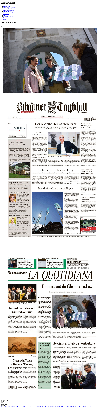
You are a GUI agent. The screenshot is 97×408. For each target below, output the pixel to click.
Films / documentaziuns (8, 10)
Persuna (5, 17)
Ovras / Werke (6, 6)
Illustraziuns (6, 14)
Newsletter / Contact (8, 16)
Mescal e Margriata (7, 11)
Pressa (4, 15)
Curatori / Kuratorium (8, 8)
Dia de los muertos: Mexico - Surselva (12, 12)
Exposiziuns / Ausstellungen (9, 7)
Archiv (5, 19)
